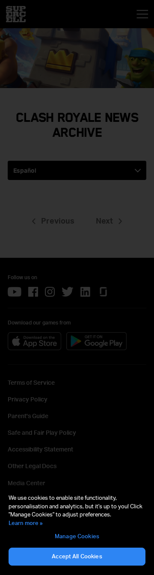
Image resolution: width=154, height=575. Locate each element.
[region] (77, 530)
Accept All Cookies (77, 556)
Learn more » (26, 522)
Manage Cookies (77, 536)
